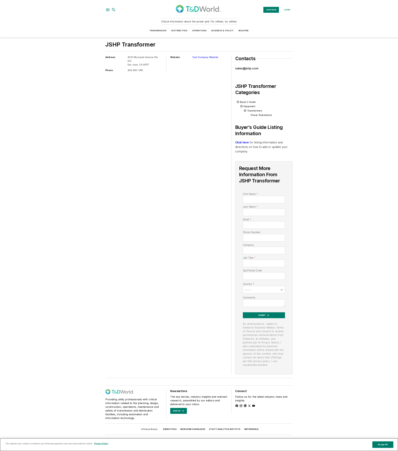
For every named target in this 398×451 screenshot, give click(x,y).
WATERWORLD (251, 429)
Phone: (109, 70)
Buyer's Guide (248, 102)
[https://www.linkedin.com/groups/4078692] (245, 405)
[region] (199, 444)
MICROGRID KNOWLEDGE (192, 429)
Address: (110, 57)
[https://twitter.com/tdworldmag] (249, 405)
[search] (113, 9)
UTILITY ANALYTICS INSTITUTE (225, 429)
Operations (199, 30)
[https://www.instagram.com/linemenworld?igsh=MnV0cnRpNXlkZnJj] (241, 405)
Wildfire (243, 30)
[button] (107, 9)
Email (247, 219)
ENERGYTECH (170, 429)
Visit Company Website (205, 57)
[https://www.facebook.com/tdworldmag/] (236, 405)
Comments (249, 297)
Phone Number (252, 232)
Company (248, 244)
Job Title (249, 257)
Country (249, 284)
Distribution (179, 30)
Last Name (250, 206)
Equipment (249, 106)
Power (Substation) (261, 115)
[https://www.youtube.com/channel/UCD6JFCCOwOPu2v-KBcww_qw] (253, 405)
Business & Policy (222, 30)
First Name (250, 193)
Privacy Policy (101, 443)
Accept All (383, 444)
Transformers (254, 110)
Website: (175, 57)
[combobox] (264, 289)
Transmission (157, 30)
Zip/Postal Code (252, 270)
